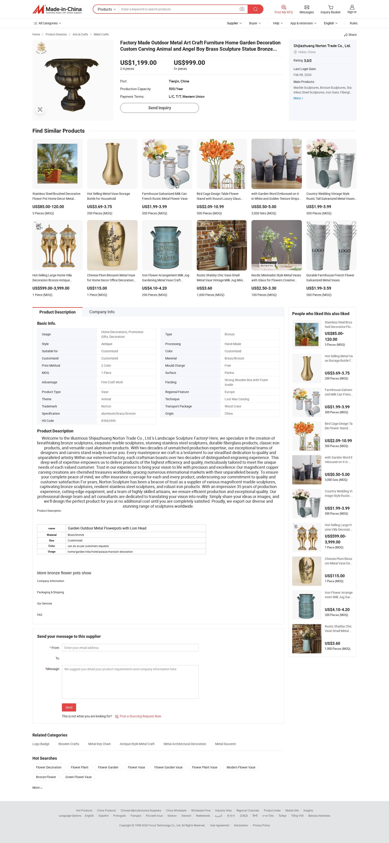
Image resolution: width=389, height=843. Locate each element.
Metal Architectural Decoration (185, 744)
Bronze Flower (46, 777)
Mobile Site (292, 810)
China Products (106, 810)
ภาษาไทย (268, 815)
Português (119, 815)
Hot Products (84, 810)
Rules (353, 23)
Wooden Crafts (68, 744)
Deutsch (186, 815)
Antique (106, 344)
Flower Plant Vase (204, 767)
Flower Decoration (48, 767)
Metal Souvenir (225, 744)
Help (276, 23)
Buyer (253, 23)
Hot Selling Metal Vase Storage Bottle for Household (339, 358)
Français (136, 815)
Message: (52, 669)
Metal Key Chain (99, 744)
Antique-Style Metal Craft (137, 744)
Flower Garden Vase (168, 767)
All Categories (48, 23)
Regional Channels (247, 810)
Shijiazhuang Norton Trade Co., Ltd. (322, 45)
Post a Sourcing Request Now (138, 716)
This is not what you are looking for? (87, 716)
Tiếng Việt (297, 815)
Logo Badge (40, 744)
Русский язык (154, 815)
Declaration (241, 825)
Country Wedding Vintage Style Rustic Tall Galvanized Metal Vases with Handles (339, 493)
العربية (218, 815)
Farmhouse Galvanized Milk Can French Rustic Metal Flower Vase (339, 392)
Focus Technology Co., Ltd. (165, 825)
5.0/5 (308, 60)
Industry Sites (223, 810)
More (297, 98)
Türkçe (282, 815)
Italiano (172, 815)
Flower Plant (79, 767)
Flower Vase (136, 767)
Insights (308, 810)
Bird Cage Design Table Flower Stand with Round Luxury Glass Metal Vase (339, 425)
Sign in (352, 12)
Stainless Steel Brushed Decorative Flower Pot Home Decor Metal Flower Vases (339, 324)
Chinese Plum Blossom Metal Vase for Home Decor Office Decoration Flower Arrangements (339, 561)
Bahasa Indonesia (319, 815)
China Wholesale (176, 810)
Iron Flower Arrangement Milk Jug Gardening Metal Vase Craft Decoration (339, 594)
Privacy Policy (261, 825)
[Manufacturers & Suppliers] (56, 9)
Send (69, 707)
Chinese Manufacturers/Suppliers (141, 810)
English (89, 815)
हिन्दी (255, 815)
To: (58, 658)
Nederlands (203, 815)
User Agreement (219, 825)
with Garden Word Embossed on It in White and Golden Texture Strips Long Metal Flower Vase (339, 459)
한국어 (231, 815)
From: (55, 647)
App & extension (301, 23)
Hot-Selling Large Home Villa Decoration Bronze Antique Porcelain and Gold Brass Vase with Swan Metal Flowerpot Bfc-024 (339, 527)
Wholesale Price (200, 810)
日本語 (244, 815)
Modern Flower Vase (241, 767)
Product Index (272, 810)
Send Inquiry (159, 107)
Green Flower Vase (79, 777)
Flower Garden (108, 767)
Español (104, 815)
